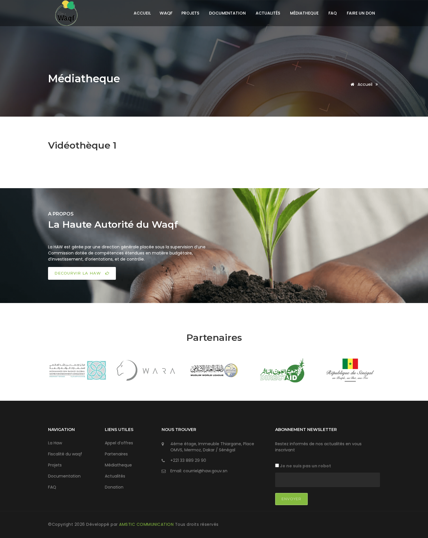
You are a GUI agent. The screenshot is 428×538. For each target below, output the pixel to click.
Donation (114, 487)
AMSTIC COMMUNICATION (147, 524)
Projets (190, 13)
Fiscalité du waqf (65, 454)
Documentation (227, 13)
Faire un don (361, 13)
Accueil (142, 13)
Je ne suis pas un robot (305, 466)
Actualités (268, 13)
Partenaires (116, 454)
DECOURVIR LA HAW (78, 273)
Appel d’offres (119, 443)
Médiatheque (304, 13)
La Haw (55, 443)
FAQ (332, 13)
